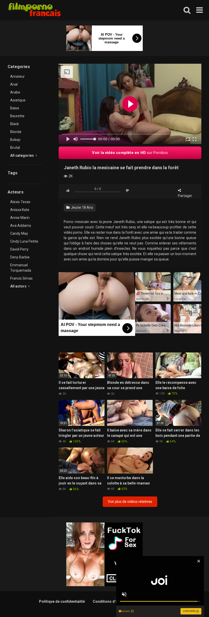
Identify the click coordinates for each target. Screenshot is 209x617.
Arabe (15, 92)
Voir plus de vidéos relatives (130, 502)
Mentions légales (155, 601)
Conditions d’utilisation (113, 601)
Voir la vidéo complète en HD (130, 152)
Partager (185, 196)
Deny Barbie (20, 257)
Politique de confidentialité (62, 601)
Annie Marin (20, 218)
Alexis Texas (20, 202)
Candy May (19, 233)
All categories (22, 155)
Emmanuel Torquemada (20, 267)
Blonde (15, 132)
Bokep (15, 140)
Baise (14, 108)
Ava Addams (20, 226)
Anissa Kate (19, 210)
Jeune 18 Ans (81, 207)
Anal (14, 84)
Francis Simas (21, 278)
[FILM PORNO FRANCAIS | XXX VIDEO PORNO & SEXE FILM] (35, 10)
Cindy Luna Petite (24, 241)
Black (14, 124)
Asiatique (17, 100)
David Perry (19, 249)
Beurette (17, 116)
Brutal (15, 148)
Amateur (17, 76)
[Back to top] (192, 601)
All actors (18, 286)
